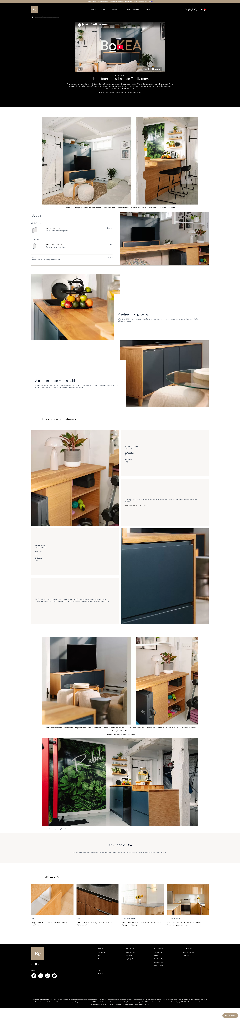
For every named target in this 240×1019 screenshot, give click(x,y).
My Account (130, 948)
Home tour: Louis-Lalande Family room (47, 17)
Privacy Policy (158, 962)
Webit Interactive (63, 999)
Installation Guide (159, 959)
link (152, 2)
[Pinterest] (54, 975)
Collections (114, 10)
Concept (93, 10)
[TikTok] (47, 975)
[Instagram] (40, 975)
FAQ (99, 955)
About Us (101, 948)
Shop (103, 10)
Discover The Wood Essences (136, 505)
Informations (158, 948)
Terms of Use (158, 952)
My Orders (129, 955)
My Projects (129, 959)
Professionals (187, 948)
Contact (100, 970)
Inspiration (136, 10)
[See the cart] (189, 9)
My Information (130, 952)
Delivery (156, 955)
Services (127, 10)
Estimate (147, 10)
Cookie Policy (158, 966)
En (201, 10)
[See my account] (186, 9)
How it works (102, 952)
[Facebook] (33, 975)
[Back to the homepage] (34, 9)
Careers (100, 959)
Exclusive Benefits (188, 952)
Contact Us (101, 974)
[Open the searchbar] (195, 9)
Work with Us (187, 955)
